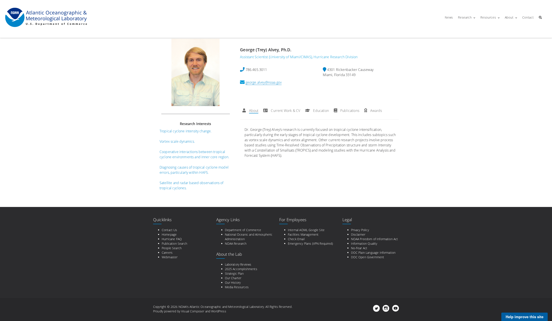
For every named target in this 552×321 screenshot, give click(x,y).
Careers (167, 253)
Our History (233, 282)
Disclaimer (358, 234)
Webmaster (169, 257)
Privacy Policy (360, 230)
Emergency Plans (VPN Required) (310, 243)
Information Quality (364, 243)
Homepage (169, 234)
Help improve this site (524, 316)
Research (465, 17)
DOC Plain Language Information (373, 253)
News (449, 17)
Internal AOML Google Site (306, 230)
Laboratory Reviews (238, 264)
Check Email (296, 239)
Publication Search (174, 243)
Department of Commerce (243, 230)
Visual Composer (192, 311)
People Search (172, 248)
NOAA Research (236, 243)
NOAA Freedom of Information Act (374, 239)
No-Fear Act (359, 248)
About (509, 17)
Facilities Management (303, 234)
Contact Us (169, 230)
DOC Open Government (367, 257)
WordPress (218, 311)
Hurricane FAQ (172, 239)
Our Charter (233, 278)
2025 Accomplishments (241, 269)
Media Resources (237, 287)
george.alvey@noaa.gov (264, 82)
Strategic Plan (234, 273)
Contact (528, 17)
